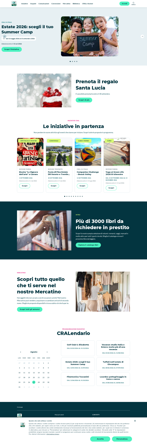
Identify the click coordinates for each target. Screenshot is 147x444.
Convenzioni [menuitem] (55, 3)
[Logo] (14, 3)
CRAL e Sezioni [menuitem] (87, 3)
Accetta (100, 439)
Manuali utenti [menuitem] (59, 415)
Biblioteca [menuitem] (76, 3)
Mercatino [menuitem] (66, 3)
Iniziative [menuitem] (24, 3)
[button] (4, 36)
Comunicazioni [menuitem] (43, 3)
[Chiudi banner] (135, 421)
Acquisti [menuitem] (33, 3)
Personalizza (122, 439)
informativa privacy (52, 434)
